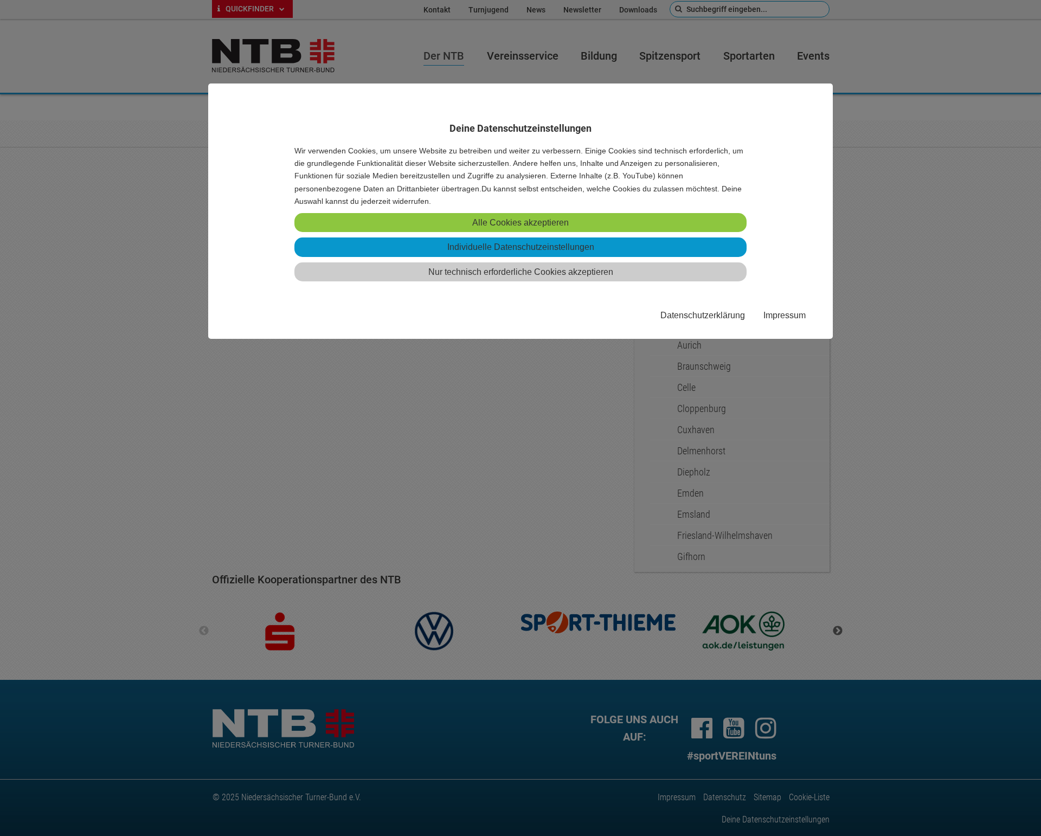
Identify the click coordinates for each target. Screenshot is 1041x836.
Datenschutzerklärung (702, 315)
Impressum (784, 315)
